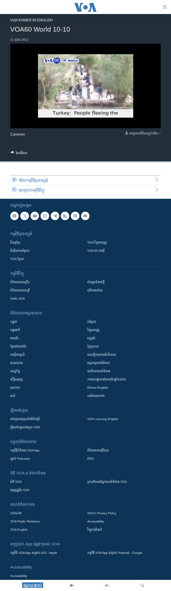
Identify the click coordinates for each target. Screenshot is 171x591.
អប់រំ (12, 396)
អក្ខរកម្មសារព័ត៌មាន (98, 363)
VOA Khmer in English (31, 20)
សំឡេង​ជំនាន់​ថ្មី (96, 282)
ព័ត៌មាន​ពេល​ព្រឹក (20, 282)
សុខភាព (15, 388)
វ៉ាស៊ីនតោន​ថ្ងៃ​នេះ (20, 251)
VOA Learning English (102, 419)
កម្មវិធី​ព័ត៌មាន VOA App (25, 450)
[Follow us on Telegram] (55, 216)
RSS (90, 459)
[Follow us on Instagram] (45, 216)
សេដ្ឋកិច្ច (15, 371)
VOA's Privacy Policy (101, 513)
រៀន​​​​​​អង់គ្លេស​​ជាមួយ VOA (25, 427)
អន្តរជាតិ (15, 330)
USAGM (16, 513)
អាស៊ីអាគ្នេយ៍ (17, 355)
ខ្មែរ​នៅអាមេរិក (18, 346)
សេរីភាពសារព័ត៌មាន (98, 371)
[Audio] (107, 585)
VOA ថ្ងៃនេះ (17, 259)
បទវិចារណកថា (96, 396)
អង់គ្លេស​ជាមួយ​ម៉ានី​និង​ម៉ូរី (25, 419)
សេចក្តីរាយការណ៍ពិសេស (101, 355)
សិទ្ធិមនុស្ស (16, 379)
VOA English (19, 530)
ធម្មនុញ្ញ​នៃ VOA (19, 490)
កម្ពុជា (13, 322)
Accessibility (95, 521)
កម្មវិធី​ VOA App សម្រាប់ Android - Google (114, 553)
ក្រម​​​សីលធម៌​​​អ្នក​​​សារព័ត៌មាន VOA (107, 482)
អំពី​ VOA (16, 482)
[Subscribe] (85, 216)
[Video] (71, 585)
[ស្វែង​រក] (142, 585)
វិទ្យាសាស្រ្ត (93, 330)
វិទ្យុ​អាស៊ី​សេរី (94, 530)
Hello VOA (17, 299)
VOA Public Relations (25, 521)
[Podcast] (75, 216)
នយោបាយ (16, 363)
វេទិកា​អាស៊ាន (95, 290)
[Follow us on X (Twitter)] (24, 216)
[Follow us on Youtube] (35, 216)
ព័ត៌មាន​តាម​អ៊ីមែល (98, 450)
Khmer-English (97, 388)
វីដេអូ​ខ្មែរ (15, 242)
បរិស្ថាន (91, 322)
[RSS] (65, 216)
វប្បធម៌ (91, 338)
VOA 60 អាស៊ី (96, 251)
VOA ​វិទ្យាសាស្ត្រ (97, 242)
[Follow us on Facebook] (14, 216)
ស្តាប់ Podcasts (20, 459)
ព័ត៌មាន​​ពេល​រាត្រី (20, 290)
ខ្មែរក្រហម (93, 346)
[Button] (18, 154)
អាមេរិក (14, 338)
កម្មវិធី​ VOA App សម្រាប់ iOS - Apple (33, 553)
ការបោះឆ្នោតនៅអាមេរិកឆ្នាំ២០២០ (106, 379)
